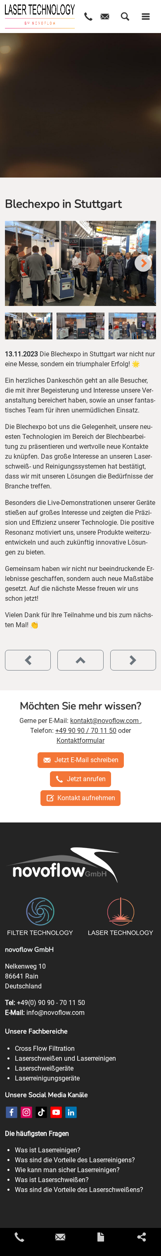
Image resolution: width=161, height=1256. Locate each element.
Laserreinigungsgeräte (47, 1078)
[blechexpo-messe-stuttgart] (80, 263)
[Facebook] (11, 1112)
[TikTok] (41, 1112)
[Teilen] (142, 1237)
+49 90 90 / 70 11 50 (85, 731)
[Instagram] (26, 1112)
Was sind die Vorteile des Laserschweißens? (79, 1190)
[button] (125, 16)
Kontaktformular (80, 740)
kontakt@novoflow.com (105, 721)
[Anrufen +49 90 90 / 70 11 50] (19, 1237)
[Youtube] (56, 1112)
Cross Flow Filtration (45, 1048)
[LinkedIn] (71, 1112)
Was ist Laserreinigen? (47, 1150)
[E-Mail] (104, 16)
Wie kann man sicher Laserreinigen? (67, 1170)
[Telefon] (88, 16)
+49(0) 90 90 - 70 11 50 (51, 1003)
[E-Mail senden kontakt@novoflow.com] (60, 1237)
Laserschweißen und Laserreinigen (65, 1058)
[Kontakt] (101, 1237)
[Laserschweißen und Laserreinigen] (40, 16)
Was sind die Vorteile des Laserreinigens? (75, 1160)
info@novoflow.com (55, 1013)
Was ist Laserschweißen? (52, 1180)
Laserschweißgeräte (44, 1068)
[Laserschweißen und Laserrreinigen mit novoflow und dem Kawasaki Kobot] (28, 660)
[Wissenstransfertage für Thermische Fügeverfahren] (133, 660)
